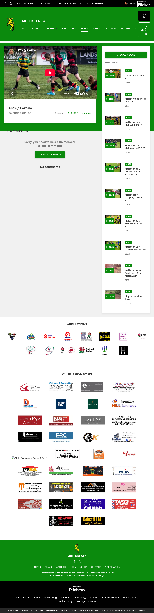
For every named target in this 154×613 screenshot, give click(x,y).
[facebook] (5, 4)
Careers (65, 597)
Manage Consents (86, 601)
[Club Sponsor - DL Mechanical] (30, 404)
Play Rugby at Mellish (69, 4)
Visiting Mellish (95, 4)
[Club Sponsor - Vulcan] (93, 471)
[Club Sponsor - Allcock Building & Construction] (93, 488)
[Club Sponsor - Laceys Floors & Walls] (93, 421)
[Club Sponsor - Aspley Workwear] (30, 387)
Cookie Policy (65, 601)
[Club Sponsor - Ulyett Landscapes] (61, 471)
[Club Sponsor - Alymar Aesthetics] (124, 488)
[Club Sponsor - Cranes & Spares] (61, 387)
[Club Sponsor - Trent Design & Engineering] (130, 454)
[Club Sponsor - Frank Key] (61, 404)
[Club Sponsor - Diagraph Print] (124, 387)
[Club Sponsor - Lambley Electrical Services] (124, 421)
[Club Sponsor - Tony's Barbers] (124, 504)
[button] (25, 29)
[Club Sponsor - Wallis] (124, 471)
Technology (80, 597)
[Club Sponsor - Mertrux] (30, 437)
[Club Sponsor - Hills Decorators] (124, 404)
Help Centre (22, 597)
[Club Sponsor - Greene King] (93, 404)
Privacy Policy (130, 597)
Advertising (50, 597)
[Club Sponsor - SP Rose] (67, 454)
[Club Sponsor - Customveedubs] (93, 387)
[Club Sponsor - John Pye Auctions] (30, 421)
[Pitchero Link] (144, 5)
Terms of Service (110, 597)
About (36, 597)
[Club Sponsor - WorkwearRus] (61, 488)
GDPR (93, 597)
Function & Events (26, 4)
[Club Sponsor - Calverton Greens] (61, 504)
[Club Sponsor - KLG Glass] (61, 421)
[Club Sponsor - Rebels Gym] (124, 437)
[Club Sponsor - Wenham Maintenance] (30, 488)
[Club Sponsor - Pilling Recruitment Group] (61, 437)
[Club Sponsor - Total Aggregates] (99, 454)
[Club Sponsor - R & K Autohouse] (93, 437)
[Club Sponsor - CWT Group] (93, 504)
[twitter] (11, 4)
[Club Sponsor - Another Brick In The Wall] (30, 504)
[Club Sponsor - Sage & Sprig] (30, 458)
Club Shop (46, 4)
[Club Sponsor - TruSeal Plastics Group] (30, 471)
